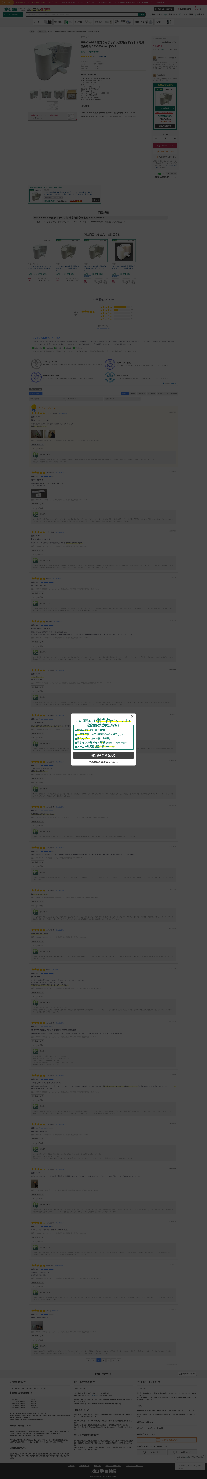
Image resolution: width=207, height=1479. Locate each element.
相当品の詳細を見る (103, 755)
